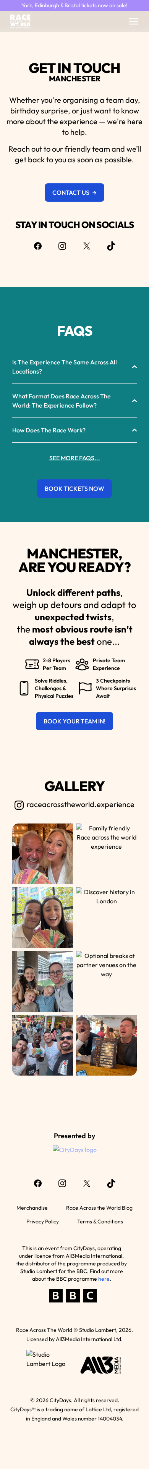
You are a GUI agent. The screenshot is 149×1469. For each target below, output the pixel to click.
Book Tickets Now (74, 488)
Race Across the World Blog (99, 1207)
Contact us (74, 192)
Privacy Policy (42, 1221)
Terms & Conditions (100, 1221)
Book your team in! (74, 721)
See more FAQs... (74, 458)
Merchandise (32, 1207)
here (104, 1278)
